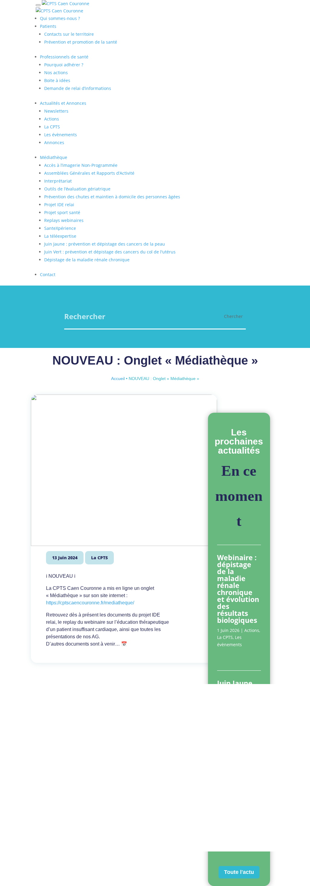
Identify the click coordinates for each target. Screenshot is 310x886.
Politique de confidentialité (147, 829)
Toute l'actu (239, 872)
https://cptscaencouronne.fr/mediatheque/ (90, 602)
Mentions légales (98, 829)
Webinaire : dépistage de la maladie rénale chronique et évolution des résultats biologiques (238, 589)
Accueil (118, 378)
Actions (251, 630)
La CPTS (99, 557)
